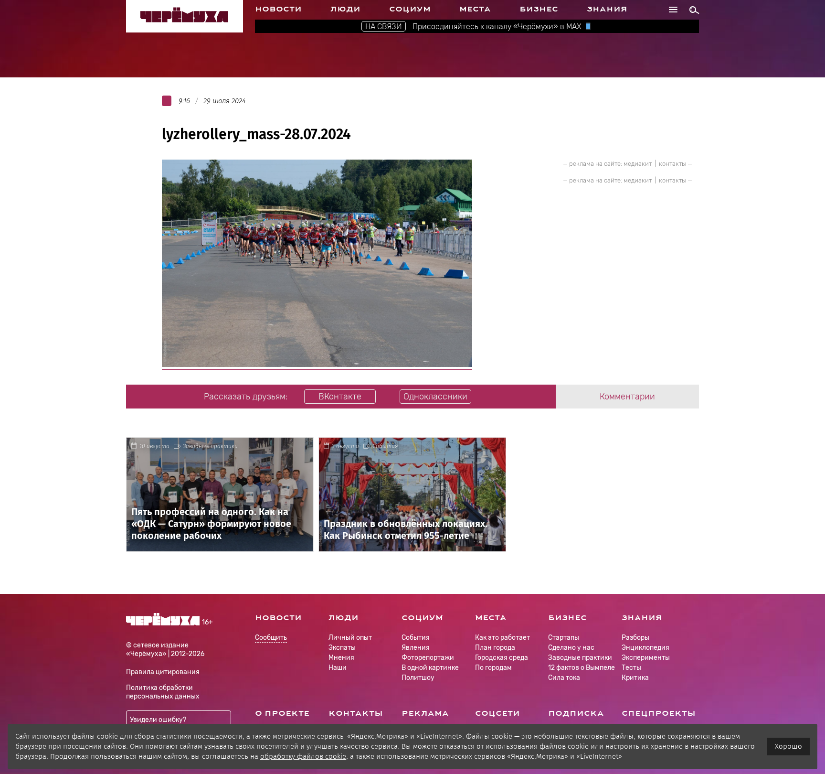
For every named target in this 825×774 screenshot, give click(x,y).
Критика (635, 678)
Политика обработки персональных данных (163, 692)
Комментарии (627, 396)
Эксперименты (646, 658)
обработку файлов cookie (303, 756)
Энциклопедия (645, 648)
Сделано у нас (571, 648)
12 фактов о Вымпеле (581, 668)
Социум (410, 9)
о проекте (282, 713)
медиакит (638, 163)
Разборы (635, 638)
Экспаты (342, 648)
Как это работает (502, 638)
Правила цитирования (163, 672)
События (385, 446)
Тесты (631, 668)
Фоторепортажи (428, 658)
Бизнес (538, 9)
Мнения (341, 658)
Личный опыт (350, 638)
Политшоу (418, 678)
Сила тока (564, 678)
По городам (493, 668)
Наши (337, 668)
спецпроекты (659, 713)
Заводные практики (210, 446)
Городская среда (501, 658)
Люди (345, 9)
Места (475, 9)
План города (495, 648)
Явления (416, 648)
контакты (672, 163)
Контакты (355, 713)
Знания (607, 9)
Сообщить (271, 638)
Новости (278, 9)
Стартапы (563, 638)
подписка (576, 713)
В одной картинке (430, 668)
